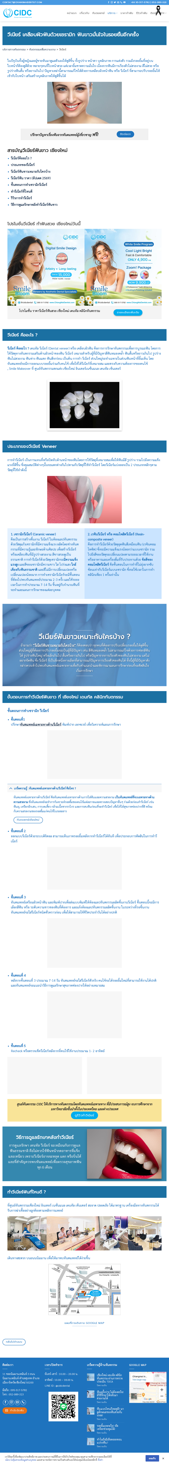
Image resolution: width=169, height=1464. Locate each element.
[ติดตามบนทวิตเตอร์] (115, 2)
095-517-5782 (19, 1390)
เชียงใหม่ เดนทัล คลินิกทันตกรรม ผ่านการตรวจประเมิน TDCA (110, 1378)
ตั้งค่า (100, 1459)
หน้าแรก (72, 13)
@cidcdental (63, 1385)
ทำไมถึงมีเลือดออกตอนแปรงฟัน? (109, 1441)
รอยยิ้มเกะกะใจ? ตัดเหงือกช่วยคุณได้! (107, 1427)
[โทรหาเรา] (121, 2)
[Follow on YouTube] (124, 2)
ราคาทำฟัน (126, 13)
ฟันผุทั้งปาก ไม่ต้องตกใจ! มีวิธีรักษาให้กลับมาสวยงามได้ (110, 1395)
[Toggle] (10, 788)
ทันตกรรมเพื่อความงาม (42, 50)
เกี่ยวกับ (84, 13)
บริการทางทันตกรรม (14, 50)
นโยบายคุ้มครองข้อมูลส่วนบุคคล (20, 1459)
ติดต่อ (154, 13)
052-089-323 (16, 1394)
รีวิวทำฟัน (141, 13)
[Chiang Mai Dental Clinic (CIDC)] (17, 13)
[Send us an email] (118, 2)
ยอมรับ (152, 1458)
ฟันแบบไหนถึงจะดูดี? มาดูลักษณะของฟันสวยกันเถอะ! (110, 1412)
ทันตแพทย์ (98, 13)
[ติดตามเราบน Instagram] (112, 2)
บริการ (111, 13)
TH (162, 13)
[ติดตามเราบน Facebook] (109, 2)
